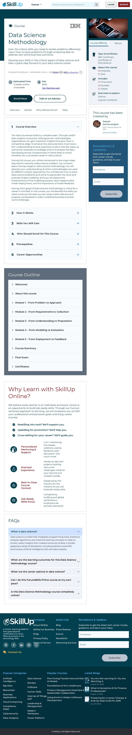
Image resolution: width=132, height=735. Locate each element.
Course (35, 4)
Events (59, 634)
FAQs (65, 110)
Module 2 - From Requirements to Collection (42, 311)
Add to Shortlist (71, 72)
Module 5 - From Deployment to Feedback (40, 339)
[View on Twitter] (6, 645)
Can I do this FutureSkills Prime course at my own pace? (41, 582)
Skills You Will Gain (25, 223)
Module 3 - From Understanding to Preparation (43, 321)
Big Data (7, 685)
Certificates (22, 366)
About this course (26, 293)
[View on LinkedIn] (21, 645)
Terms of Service (42, 643)
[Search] (96, 4)
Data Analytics (11, 718)
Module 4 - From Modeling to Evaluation (39, 330)
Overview (15, 110)
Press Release (63, 629)
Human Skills (34, 692)
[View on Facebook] (13, 645)
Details (28, 110)
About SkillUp (40, 625)
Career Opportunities (26, 255)
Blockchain (9, 690)
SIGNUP (124, 4)
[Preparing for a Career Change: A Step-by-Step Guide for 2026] (107, 701)
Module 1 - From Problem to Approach (38, 302)
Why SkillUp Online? (47, 110)
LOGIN (111, 4)
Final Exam (21, 357)
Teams (118, 43)
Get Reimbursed (51, 88)
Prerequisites (21, 244)
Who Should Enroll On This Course (34, 234)
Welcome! (21, 284)
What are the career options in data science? (38, 571)
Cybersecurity (10, 713)
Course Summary (25, 348)
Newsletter (62, 638)
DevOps (31, 683)
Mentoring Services (66, 643)
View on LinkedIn (110, 132)
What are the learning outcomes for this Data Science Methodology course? (43, 561)
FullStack (32, 687)
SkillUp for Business (43, 629)
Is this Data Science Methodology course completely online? (42, 593)
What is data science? (24, 531)
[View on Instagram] (29, 645)
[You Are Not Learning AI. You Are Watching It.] (107, 681)
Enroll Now (20, 98)
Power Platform (35, 718)
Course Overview (23, 127)
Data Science (34, 678)
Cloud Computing (12, 702)
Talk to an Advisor (50, 98)
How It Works (22, 213)
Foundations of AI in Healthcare (64, 685)
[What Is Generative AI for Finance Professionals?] (107, 691)
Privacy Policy (40, 638)
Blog (58, 625)
